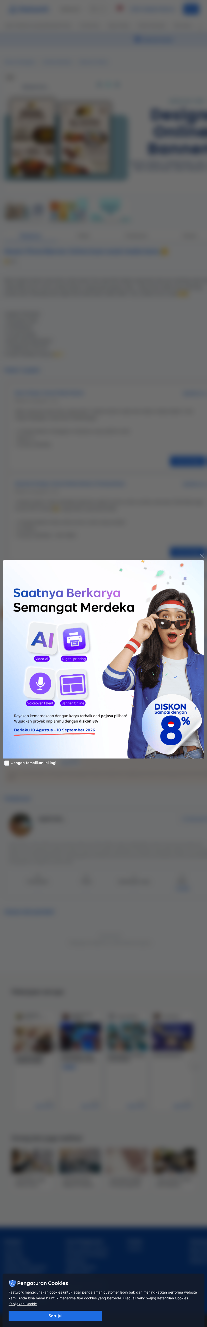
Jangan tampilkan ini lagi (33, 763)
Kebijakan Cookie (23, 1304)
